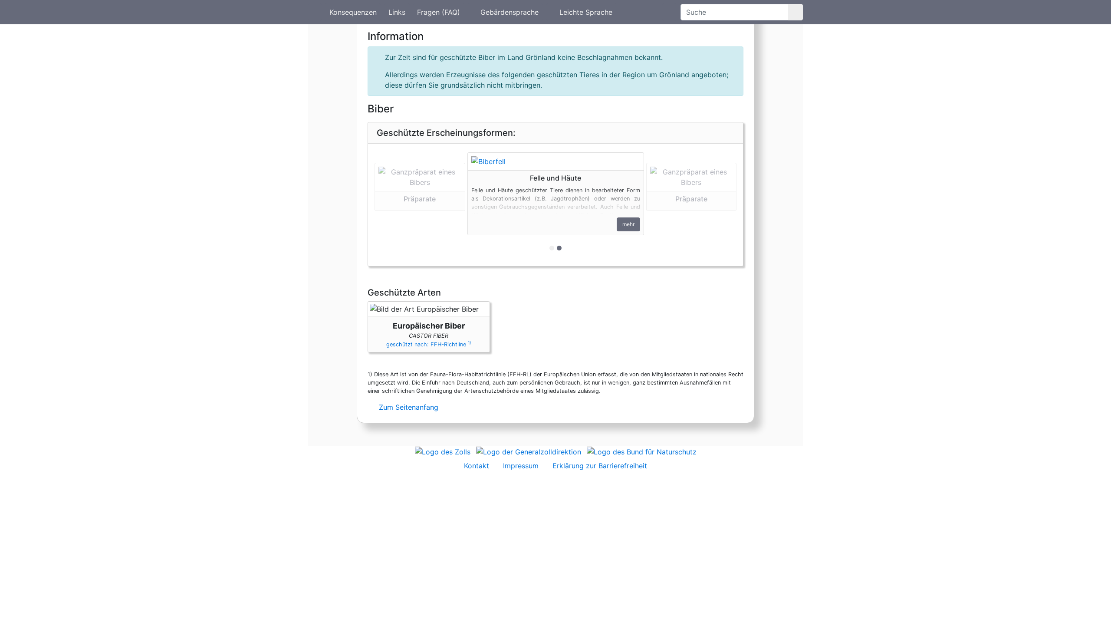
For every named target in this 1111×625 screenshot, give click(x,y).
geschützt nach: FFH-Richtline (428, 344)
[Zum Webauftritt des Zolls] (442, 451)
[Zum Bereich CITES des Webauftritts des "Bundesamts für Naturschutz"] (641, 451)
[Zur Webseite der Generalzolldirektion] (528, 451)
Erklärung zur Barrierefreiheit (599, 465)
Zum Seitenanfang (407, 407)
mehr (628, 224)
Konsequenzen (353, 12)
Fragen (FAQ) (438, 12)
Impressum (521, 465)
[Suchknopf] (795, 12)
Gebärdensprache (509, 12)
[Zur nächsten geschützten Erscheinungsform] (555, 161)
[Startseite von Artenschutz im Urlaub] (315, 12)
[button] (420, 204)
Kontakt (476, 465)
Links (396, 12)
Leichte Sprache (585, 12)
